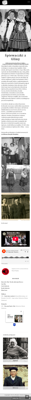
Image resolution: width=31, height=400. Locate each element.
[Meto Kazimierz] (15, 377)
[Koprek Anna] (15, 350)
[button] (14, 324)
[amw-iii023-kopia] (15, 206)
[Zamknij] (21, 311)
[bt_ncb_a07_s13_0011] (15, 179)
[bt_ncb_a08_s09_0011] (15, 151)
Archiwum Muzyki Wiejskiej (9, 134)
